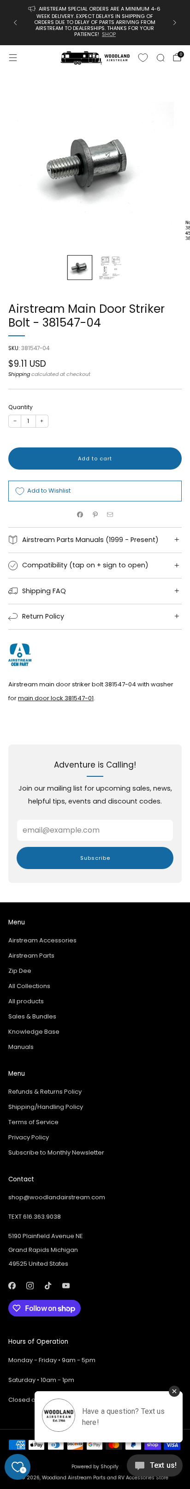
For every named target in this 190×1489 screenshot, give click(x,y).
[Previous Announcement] (15, 22)
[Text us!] (154, 1469)
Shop (109, 34)
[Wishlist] (143, 57)
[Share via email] (110, 514)
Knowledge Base (33, 1031)
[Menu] (13, 57)
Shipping (19, 374)
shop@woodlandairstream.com (56, 1197)
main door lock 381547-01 (56, 698)
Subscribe (95, 858)
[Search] (160, 57)
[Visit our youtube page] (66, 1285)
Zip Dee (19, 970)
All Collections (29, 986)
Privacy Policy (28, 1137)
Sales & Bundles (32, 1016)
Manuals (21, 1046)
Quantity (20, 407)
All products (26, 1001)
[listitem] (95, 22)
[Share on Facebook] (80, 514)
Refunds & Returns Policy (45, 1091)
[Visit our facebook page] (12, 1285)
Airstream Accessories (42, 940)
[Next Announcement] (174, 22)
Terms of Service (33, 1122)
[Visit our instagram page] (30, 1285)
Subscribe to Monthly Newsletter (56, 1152)
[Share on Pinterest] (95, 514)
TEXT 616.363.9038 (34, 1216)
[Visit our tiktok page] (48, 1285)
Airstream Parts (31, 955)
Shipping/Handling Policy (45, 1106)
